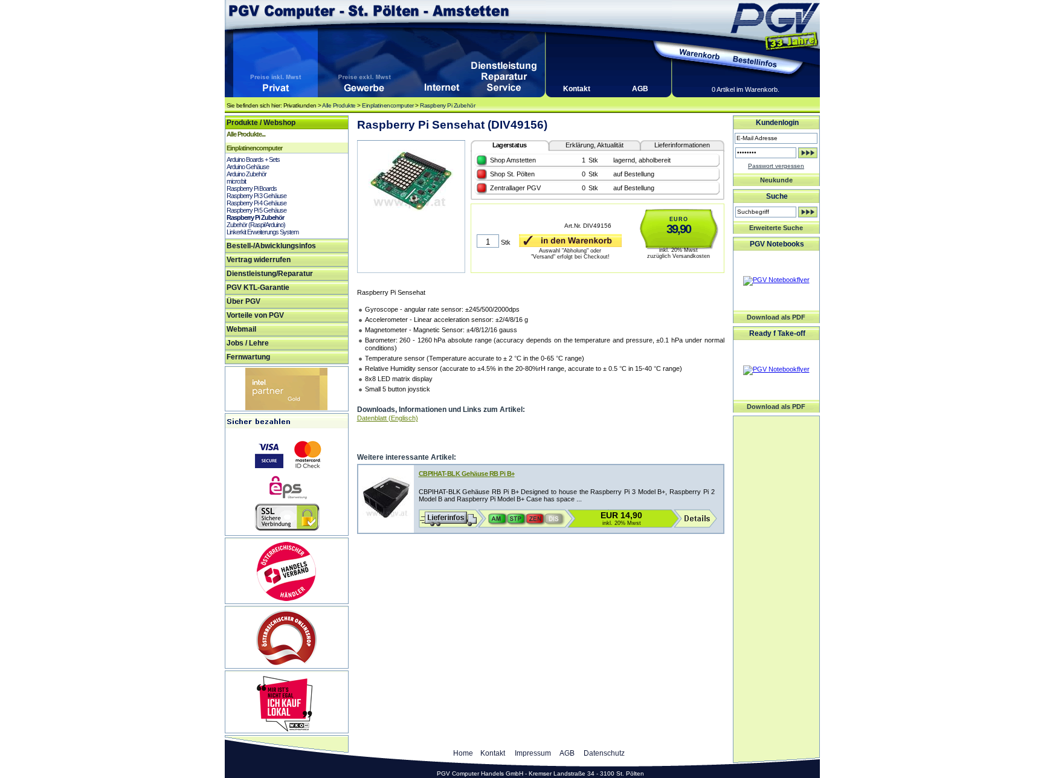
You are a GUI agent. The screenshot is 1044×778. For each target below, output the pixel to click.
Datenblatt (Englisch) (387, 418)
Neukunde (776, 180)
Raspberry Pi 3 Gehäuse (256, 195)
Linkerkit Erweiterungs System (262, 232)
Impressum (533, 753)
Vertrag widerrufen (259, 260)
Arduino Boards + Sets (253, 159)
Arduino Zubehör (246, 174)
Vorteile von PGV (255, 315)
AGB (640, 89)
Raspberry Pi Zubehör (447, 105)
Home (463, 753)
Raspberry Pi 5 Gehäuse (256, 210)
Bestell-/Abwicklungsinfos (271, 246)
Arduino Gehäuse (248, 166)
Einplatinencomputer (388, 105)
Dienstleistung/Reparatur (270, 273)
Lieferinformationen (682, 145)
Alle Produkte (339, 105)
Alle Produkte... (246, 134)
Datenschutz (604, 753)
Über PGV (243, 301)
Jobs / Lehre (248, 343)
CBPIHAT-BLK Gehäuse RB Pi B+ (467, 473)
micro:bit (236, 181)
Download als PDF (776, 317)
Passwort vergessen (776, 165)
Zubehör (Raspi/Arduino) (256, 224)
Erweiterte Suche (776, 227)
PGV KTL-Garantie (258, 287)
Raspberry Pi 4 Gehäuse (256, 203)
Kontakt (576, 89)
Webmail (241, 329)
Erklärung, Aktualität (595, 145)
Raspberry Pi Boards (252, 188)
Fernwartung (248, 357)
